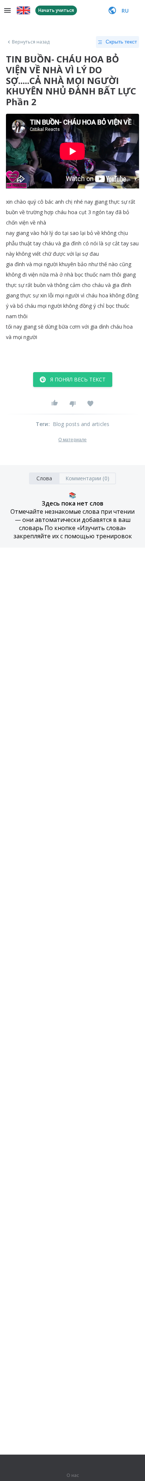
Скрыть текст (121, 42)
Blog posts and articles (81, 423)
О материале (72, 439)
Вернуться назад (31, 42)
